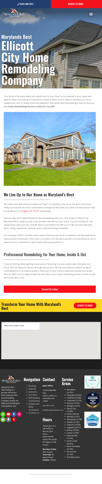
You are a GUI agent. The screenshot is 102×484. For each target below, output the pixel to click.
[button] (91, 14)
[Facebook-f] (14, 414)
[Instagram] (19, 414)
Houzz (36, 211)
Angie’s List (27, 211)
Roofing (32, 386)
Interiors (32, 389)
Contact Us (34, 413)
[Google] (3, 414)
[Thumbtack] (8, 419)
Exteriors (33, 392)
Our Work (33, 395)
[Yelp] (14, 419)
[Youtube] (8, 414)
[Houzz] (3, 419)
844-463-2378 (48, 405)
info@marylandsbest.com (53, 410)
